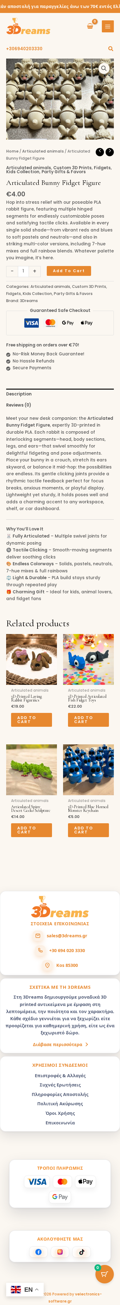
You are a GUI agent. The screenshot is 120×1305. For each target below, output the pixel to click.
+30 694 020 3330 (67, 950)
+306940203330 (24, 49)
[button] (111, 49)
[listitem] (38, 1252)
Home (12, 151)
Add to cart (69, 270)
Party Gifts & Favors (64, 172)
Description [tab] (19, 394)
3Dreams (29, 300)
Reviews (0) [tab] (18, 405)
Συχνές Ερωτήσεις (60, 1085)
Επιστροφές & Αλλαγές (60, 1075)
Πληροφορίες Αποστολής (60, 1094)
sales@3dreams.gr (67, 935)
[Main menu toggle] (108, 26)
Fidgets (102, 168)
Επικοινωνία (60, 1122)
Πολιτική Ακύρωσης (60, 1103)
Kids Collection (22, 172)
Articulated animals (43, 151)
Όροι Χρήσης (60, 1113)
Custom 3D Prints (72, 168)
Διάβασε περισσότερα (57, 1044)
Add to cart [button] (26, 719)
